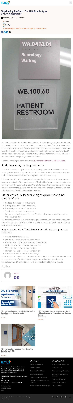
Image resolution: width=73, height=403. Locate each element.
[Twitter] (4, 32)
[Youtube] (70, 397)
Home (6, 21)
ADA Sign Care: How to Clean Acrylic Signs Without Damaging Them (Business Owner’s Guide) (54, 313)
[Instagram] (10, 32)
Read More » (4, 317)
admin (16, 273)
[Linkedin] (7, 32)
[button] (70, 2)
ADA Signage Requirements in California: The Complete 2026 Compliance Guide (18, 312)
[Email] (15, 277)
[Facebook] (2, 32)
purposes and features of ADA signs (49, 160)
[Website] (18, 277)
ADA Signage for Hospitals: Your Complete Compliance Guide (17, 350)
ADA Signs (7, 25)
